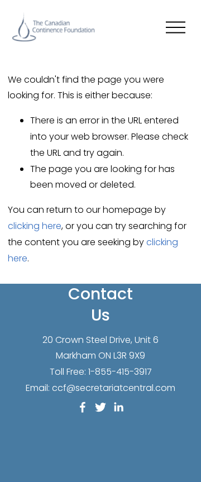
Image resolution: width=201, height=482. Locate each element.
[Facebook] (82, 407)
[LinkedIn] (118, 407)
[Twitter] (100, 407)
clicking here (34, 225)
